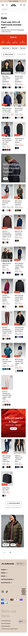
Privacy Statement (21, 323)
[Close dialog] (26, 310)
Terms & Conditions (18, 323)
